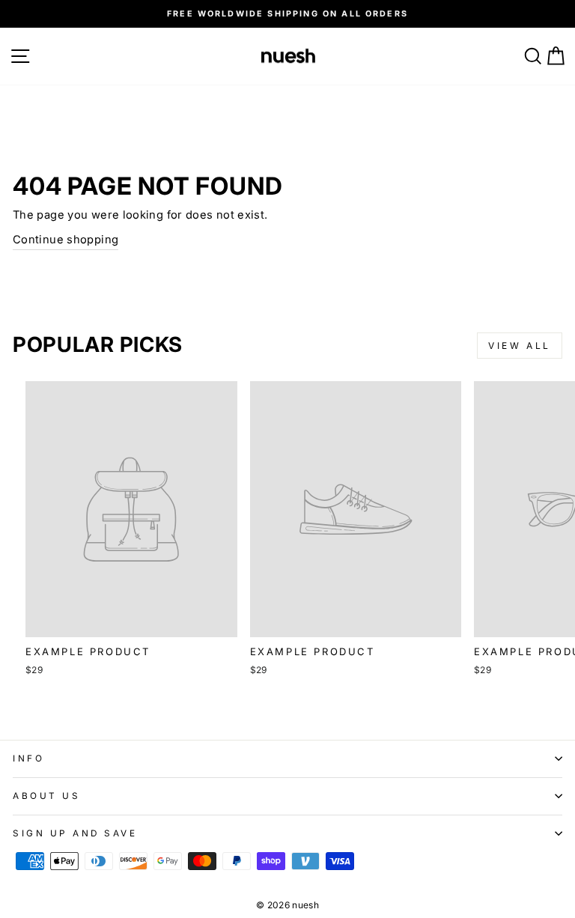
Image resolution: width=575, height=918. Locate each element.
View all (519, 345)
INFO (28, 758)
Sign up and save (75, 833)
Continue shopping (65, 239)
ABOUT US (46, 796)
